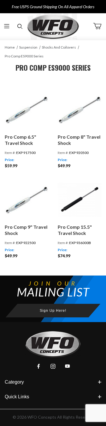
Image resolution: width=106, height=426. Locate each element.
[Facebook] (38, 366)
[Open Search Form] (19, 26)
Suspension (28, 47)
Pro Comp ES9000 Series (24, 56)
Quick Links (17, 396)
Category (14, 381)
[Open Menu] (6, 26)
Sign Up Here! (53, 311)
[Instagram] (53, 366)
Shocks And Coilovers (59, 47)
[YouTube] (67, 366)
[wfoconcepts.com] (53, 26)
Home (10, 47)
